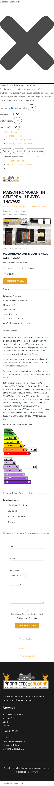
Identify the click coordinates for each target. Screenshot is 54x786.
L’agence (7, 722)
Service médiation (11, 745)
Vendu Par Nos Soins (13, 220)
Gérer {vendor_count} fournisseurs (21, 139)
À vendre (6, 211)
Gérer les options (13, 132)
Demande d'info (15, 281)
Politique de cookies (15, 161)
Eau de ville (13, 511)
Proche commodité (16, 516)
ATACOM (34, 772)
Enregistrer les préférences (13, 156)
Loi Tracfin (7, 737)
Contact (6, 725)
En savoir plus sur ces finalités (19, 143)
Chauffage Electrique (17, 505)
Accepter (6, 151)
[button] (27, 44)
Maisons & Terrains (21, 211)
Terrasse (12, 522)
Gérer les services (14, 136)
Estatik (31, 639)
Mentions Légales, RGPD (13, 749)
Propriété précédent (27, 648)
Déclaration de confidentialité (19, 164)
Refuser (19, 151)
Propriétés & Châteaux (13, 714)
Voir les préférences (35, 151)
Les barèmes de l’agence (14, 741)
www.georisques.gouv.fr (16, 365)
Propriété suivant (27, 656)
